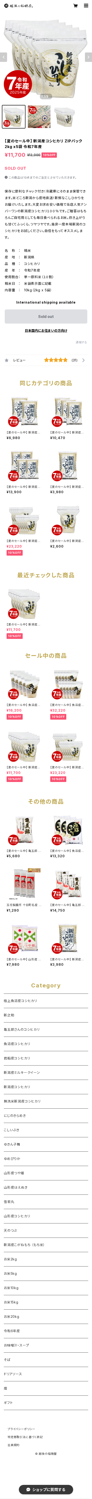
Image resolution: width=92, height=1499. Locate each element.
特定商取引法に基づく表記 (25, 1437)
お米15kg (11, 1302)
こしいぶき (11, 1130)
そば (7, 1360)
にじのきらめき (15, 1116)
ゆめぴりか (12, 1159)
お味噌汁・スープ (16, 1345)
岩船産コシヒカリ (17, 1058)
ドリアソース (13, 1374)
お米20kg (11, 1317)
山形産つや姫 (14, 1173)
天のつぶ (10, 1230)
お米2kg (10, 1259)
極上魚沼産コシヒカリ (20, 1001)
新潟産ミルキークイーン (22, 1072)
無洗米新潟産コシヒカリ (22, 1101)
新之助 (9, 1015)
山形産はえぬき (16, 1187)
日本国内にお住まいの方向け (46, 331)
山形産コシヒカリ (17, 1216)
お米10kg (11, 1288)
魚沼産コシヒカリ (17, 1044)
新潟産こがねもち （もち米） (24, 1245)
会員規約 (14, 1445)
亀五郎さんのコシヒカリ (22, 1029)
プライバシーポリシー (21, 1429)
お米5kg (10, 1273)
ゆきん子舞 (12, 1144)
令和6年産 (12, 1331)
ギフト (8, 1403)
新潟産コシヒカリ (17, 1087)
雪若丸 (9, 1202)
